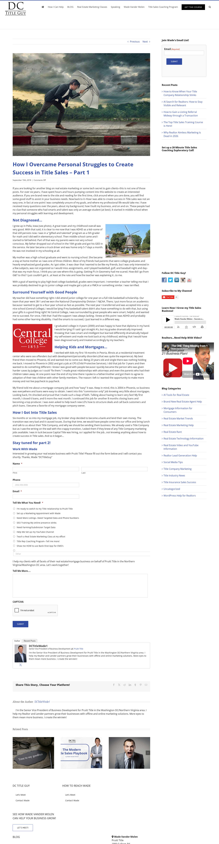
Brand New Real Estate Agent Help (183, 401)
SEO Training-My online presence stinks (36, 522)
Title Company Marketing (178, 468)
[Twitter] (20, 665)
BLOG (16, 837)
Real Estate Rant (173, 432)
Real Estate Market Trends (178, 418)
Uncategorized (172, 489)
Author (17, 641)
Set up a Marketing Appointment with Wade (38, 513)
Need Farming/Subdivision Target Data (36, 527)
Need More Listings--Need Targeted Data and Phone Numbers (48, 518)
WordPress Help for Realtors (180, 495)
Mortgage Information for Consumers (178, 410)
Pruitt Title (78, 648)
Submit (20, 624)
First (15, 472)
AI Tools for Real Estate (176, 395)
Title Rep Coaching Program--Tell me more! (38, 541)
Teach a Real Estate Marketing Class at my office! (41, 536)
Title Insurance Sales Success (180, 482)
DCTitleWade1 (38, 646)
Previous (135, 41)
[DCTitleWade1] (21, 646)
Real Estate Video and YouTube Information (181, 447)
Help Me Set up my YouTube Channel (35, 531)
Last (83, 472)
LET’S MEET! (22, 827)
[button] (210, 7)
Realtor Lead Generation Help (180, 455)
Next (145, 41)
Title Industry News (174, 475)
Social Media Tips (173, 462)
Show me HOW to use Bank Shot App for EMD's (40, 545)
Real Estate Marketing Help (179, 425)
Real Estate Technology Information (184, 438)
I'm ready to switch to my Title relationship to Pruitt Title (45, 508)
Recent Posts (30, 641)
